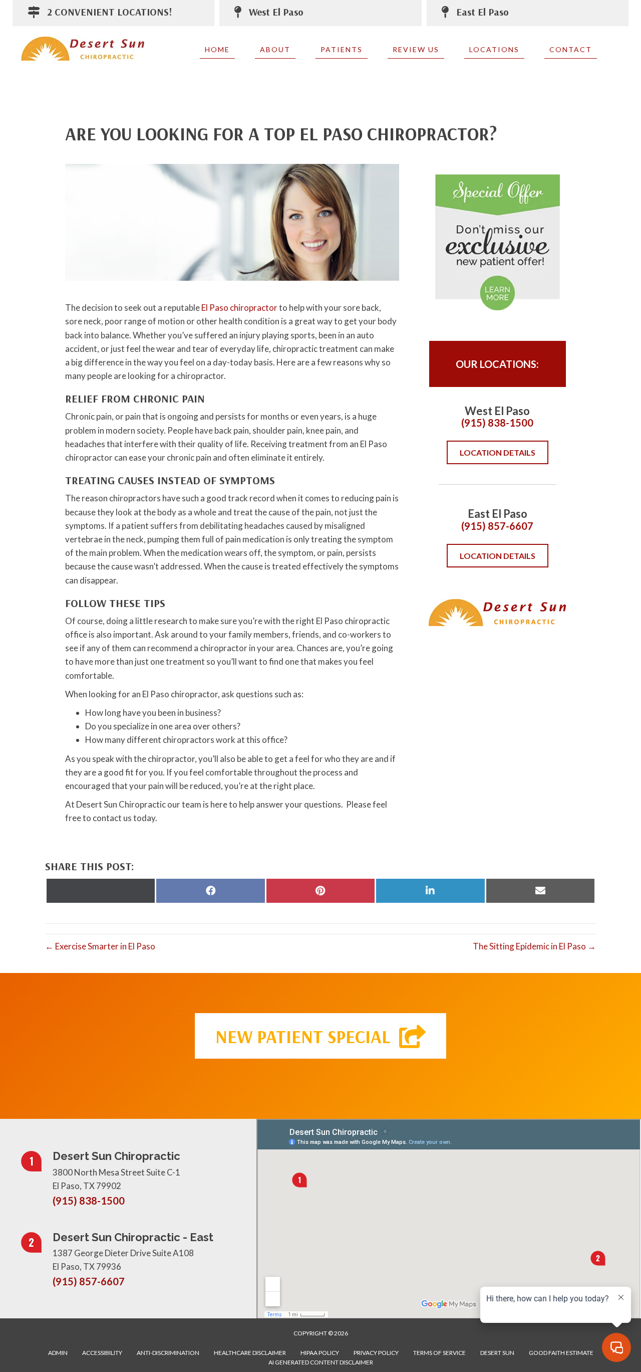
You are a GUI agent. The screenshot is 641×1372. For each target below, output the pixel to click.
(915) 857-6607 (497, 526)
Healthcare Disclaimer (250, 1352)
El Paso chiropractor (239, 307)
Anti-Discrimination (168, 1352)
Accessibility (102, 1352)
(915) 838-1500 (497, 423)
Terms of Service (439, 1352)
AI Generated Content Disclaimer (320, 1362)
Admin (58, 1352)
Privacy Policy (376, 1352)
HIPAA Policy (319, 1352)
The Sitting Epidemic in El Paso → (534, 946)
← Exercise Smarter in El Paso (100, 946)
